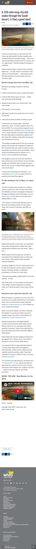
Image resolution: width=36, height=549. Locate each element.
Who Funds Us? (7, 526)
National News (7, 449)
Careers (5, 520)
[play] (3, 547)
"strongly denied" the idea (10, 363)
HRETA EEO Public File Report (11, 536)
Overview (5, 516)
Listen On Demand (8, 500)
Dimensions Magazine (8, 507)
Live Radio (5, 499)
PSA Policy (6, 540)
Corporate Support (8, 522)
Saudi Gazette (10, 357)
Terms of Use (6, 539)
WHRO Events (6, 503)
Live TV (5, 496)
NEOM (4, 403)
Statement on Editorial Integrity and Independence (16, 524)
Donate (30, 2)
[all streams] (34, 547)
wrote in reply (13, 174)
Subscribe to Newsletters (9, 504)
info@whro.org (13, 490)
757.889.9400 (6, 490)
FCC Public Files (7, 535)
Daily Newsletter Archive (9, 505)
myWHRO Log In (7, 508)
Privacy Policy (6, 538)
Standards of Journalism (9, 523)
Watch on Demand (8, 497)
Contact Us (6, 527)
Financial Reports (7, 519)
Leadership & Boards (8, 518)
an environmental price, (14, 304)
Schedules (6, 501)
